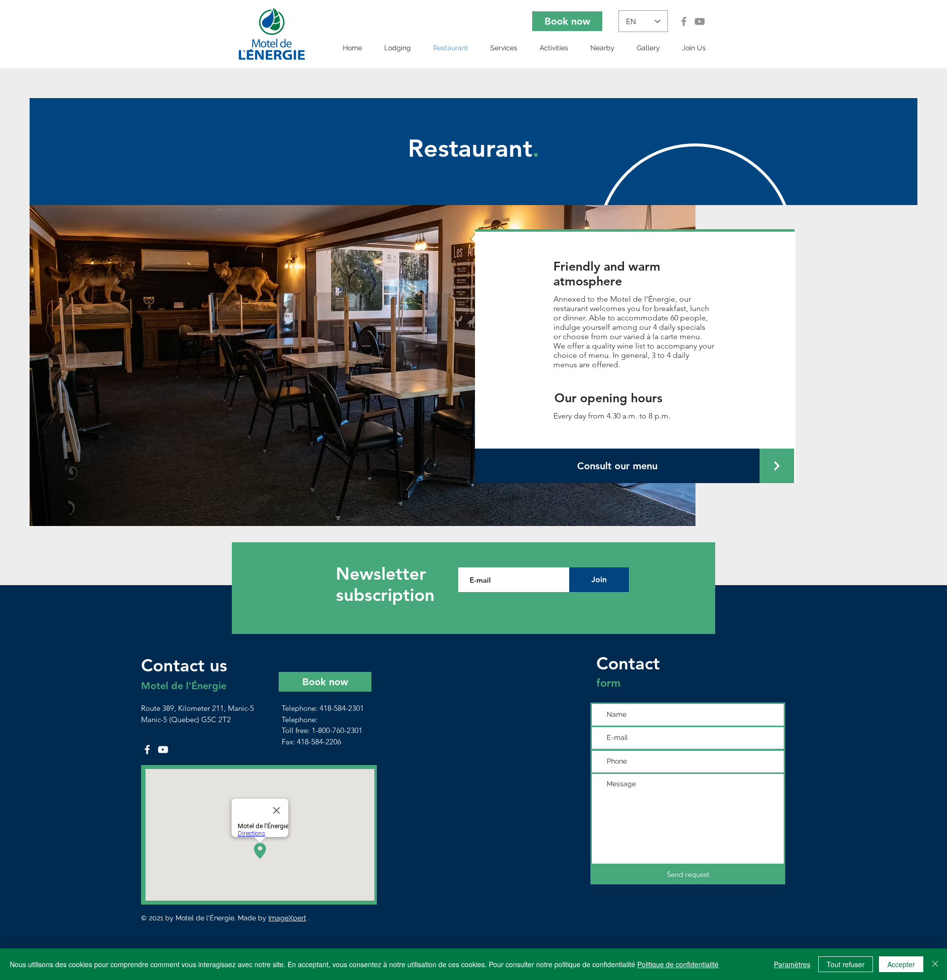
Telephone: (301, 719)
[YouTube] (699, 21)
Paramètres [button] (792, 964)
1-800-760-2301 (337, 730)
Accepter (901, 964)
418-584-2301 (342, 708)
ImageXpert (287, 918)
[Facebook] (684, 21)
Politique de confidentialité (678, 964)
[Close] (935, 964)
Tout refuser (846, 964)
